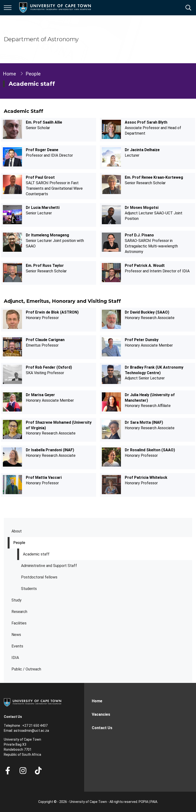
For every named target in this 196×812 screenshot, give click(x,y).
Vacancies (101, 714)
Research (19, 611)
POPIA (143, 802)
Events (17, 646)
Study (16, 600)
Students (29, 588)
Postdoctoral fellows (39, 577)
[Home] (32, 702)
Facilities (19, 623)
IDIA (15, 657)
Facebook (7, 770)
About (16, 531)
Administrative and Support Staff (49, 565)
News (16, 634)
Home (9, 74)
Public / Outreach (26, 669)
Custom (23, 770)
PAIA (153, 802)
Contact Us (102, 728)
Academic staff (36, 554)
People (19, 542)
